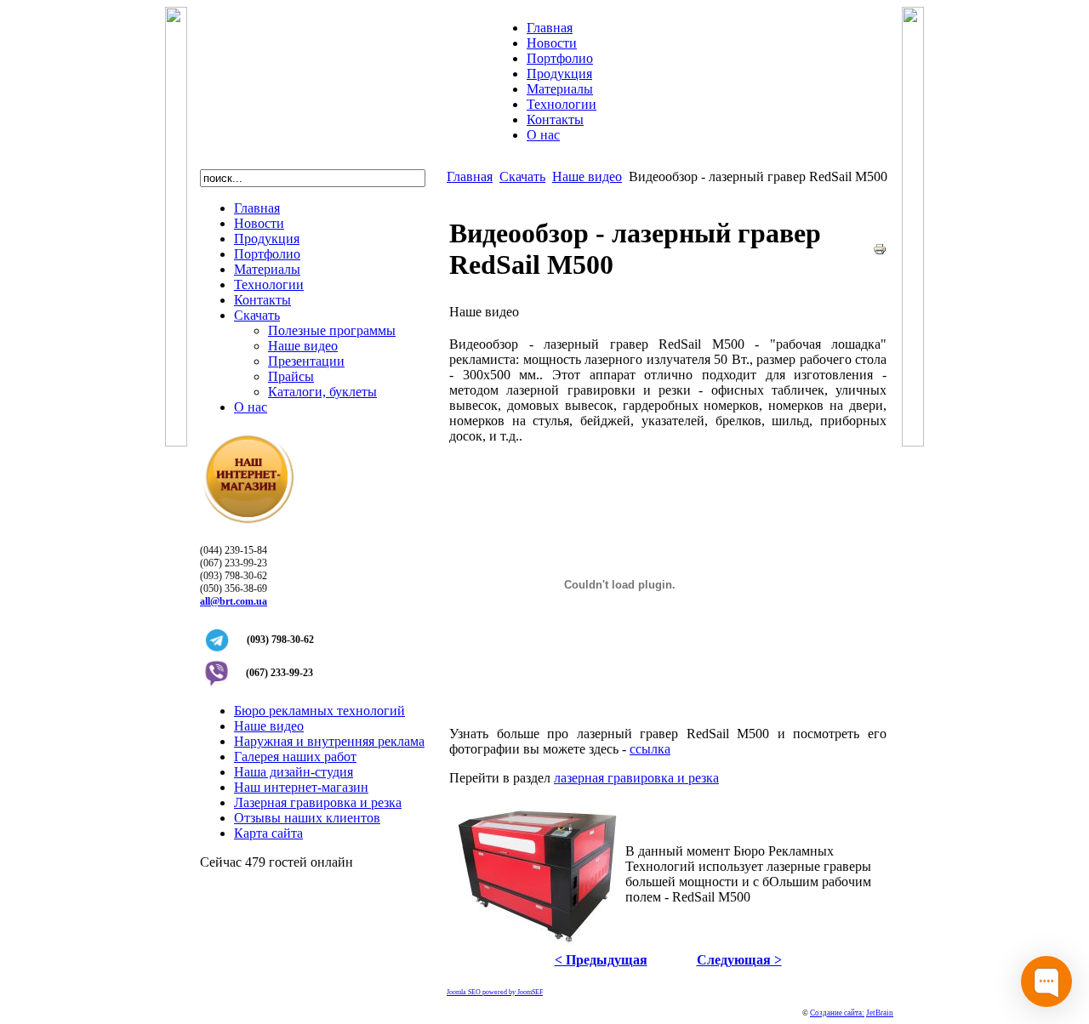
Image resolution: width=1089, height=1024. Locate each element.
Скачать (522, 176)
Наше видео (587, 176)
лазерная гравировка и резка (636, 778)
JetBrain (879, 1013)
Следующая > (739, 960)
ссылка (650, 749)
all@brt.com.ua (233, 601)
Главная (470, 176)
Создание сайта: (837, 1013)
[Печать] (880, 251)
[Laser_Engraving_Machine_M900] (537, 943)
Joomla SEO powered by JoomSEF (495, 992)
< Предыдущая (601, 960)
